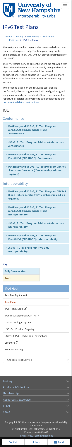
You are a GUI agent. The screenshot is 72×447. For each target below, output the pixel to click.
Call (15, 442)
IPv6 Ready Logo (14, 308)
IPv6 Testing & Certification (40, 36)
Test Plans (10, 302)
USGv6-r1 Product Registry (19, 329)
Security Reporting (44, 435)
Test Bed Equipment (16, 295)
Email (61, 442)
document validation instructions (21, 102)
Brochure (10, 342)
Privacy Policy (26, 435)
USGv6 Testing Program (18, 322)
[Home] (31, 10)
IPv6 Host (14, 40)
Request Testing (14, 349)
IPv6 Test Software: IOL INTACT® (22, 315)
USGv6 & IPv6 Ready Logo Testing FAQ (26, 336)
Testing (19, 36)
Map (37, 442)
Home (9, 36)
